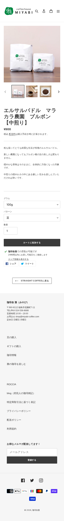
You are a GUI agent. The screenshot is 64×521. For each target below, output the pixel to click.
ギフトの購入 (14, 346)
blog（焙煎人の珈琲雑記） (21, 393)
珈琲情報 (11, 355)
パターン (8, 211)
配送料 (12, 134)
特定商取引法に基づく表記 (21, 402)
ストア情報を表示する (18, 259)
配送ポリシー (14, 419)
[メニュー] (58, 11)
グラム (7, 198)
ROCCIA (11, 384)
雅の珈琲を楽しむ (16, 364)
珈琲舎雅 (36, 510)
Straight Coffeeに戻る (34, 281)
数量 (6, 224)
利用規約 (11, 428)
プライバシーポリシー (19, 411)
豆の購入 (11, 337)
